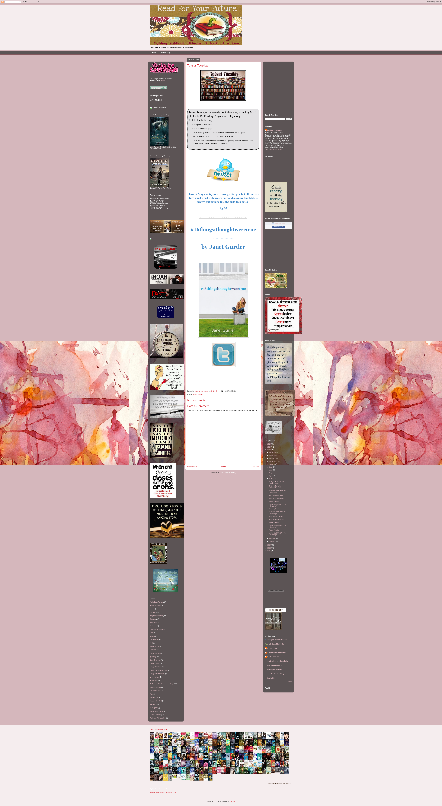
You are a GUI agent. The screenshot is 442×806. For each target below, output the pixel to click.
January (272, 541)
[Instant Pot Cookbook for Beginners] (193, 735)
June (271, 470)
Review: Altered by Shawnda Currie (275, 487)
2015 (269, 447)
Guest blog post (155, 660)
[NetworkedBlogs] (278, 223)
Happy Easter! (154, 663)
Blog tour (153, 619)
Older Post (255, 467)
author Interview (155, 605)
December (272, 452)
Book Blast (153, 622)
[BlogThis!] (228, 391)
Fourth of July (154, 646)
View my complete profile (273, 149)
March (271, 479)
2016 (269, 444)
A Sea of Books (272, 648)
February (272, 538)
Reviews (153, 704)
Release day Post (156, 701)
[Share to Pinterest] (235, 391)
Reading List (154, 697)
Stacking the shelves (157, 711)
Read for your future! (274, 130)
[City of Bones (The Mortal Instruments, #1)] (220, 766)
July (270, 467)
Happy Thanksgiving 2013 (158, 670)
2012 (269, 548)
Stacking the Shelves (276, 516)
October (272, 458)
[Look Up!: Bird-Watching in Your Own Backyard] (179, 778)
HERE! (163, 80)
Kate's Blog (271, 678)
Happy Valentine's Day (157, 674)
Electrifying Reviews (274, 669)
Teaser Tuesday (198, 394)
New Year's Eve (155, 691)
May (271, 473)
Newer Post (192, 467)
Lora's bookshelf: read (158, 729)
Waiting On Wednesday (276, 498)
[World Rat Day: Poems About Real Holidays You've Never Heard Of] (184, 780)
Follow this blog (278, 226)
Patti (151, 694)
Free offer (153, 650)
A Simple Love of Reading (276, 652)
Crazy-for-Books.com (274, 665)
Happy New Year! (155, 667)
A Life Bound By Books (275, 644)
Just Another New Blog (275, 674)
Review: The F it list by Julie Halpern (276, 482)
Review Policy (165, 52)
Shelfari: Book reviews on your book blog (163, 792)
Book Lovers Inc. (273, 657)
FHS (151, 643)
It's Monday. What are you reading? (161, 684)
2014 (269, 450)
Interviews (153, 680)
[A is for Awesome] (260, 749)
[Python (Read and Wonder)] (188, 779)
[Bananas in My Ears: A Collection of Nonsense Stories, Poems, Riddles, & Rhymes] (166, 780)
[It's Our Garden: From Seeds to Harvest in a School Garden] (175, 778)
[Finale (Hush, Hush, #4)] (278, 772)
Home (154, 52)
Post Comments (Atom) (228, 472)
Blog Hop (153, 612)
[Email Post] (222, 391)
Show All (290, 681)
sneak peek (154, 708)
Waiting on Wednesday (157, 718)
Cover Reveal (154, 639)
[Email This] (226, 391)
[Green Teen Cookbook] (161, 753)
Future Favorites (155, 653)
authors (152, 609)
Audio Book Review (156, 602)
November (272, 455)
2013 (269, 545)
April (271, 476)
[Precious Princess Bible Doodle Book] (220, 773)
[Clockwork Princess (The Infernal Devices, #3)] (274, 772)
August (271, 464)
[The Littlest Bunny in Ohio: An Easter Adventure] (193, 743)
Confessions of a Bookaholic (277, 661)
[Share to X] (230, 391)
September (273, 461)
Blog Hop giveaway (156, 616)
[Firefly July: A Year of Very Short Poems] (265, 752)
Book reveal (154, 626)
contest (152, 636)
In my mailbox (154, 677)
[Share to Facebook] (232, 391)
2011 (269, 551)
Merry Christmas (155, 687)
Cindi (151, 633)
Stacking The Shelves (276, 495)
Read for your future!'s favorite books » (280, 783)
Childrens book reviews (157, 629)
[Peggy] (256, 751)
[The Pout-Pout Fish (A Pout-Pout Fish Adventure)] (256, 766)
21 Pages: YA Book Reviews (277, 640)
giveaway (153, 657)
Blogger (232, 801)
